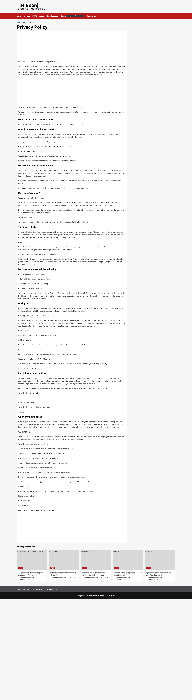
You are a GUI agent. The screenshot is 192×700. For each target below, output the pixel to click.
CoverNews (102, 596)
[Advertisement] (72, 46)
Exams (72, 16)
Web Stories (91, 16)
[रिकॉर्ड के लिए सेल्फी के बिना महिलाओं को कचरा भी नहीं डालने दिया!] (64, 560)
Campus (27, 16)
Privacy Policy (40, 589)
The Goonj (27, 5)
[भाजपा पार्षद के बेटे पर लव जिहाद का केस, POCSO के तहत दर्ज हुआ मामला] (128, 560)
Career (41, 16)
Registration (21, 589)
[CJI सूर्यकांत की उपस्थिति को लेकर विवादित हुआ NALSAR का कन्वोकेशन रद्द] (32, 560)
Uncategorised (52, 589)
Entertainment (52, 16)
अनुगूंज (34, 16)
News (19, 16)
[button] (174, 16)
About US (30, 589)
